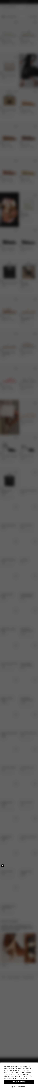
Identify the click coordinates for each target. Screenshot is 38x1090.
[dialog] (19, 1076)
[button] (19, 1087)
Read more (25, 1078)
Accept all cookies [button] (19, 1082)
